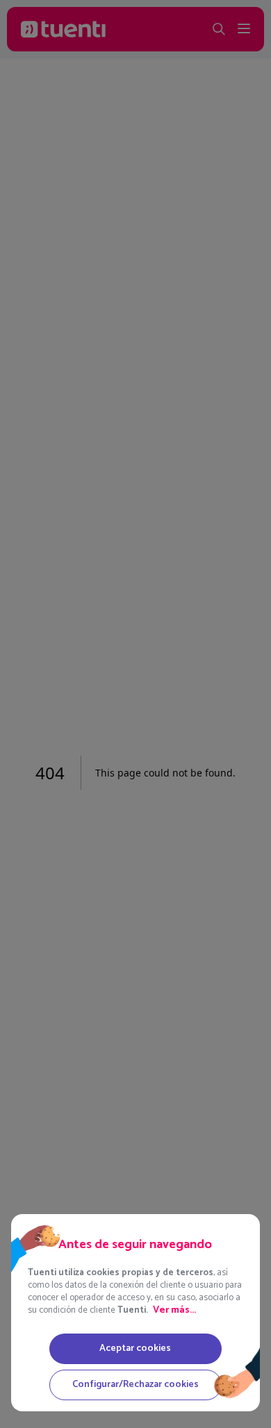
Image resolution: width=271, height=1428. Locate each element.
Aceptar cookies (135, 1348)
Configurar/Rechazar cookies (135, 1385)
